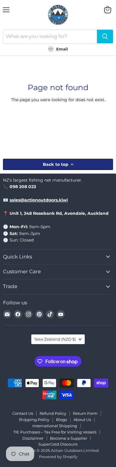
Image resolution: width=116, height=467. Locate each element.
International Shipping (54, 425)
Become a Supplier (68, 438)
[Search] (105, 36)
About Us (82, 419)
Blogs (61, 419)
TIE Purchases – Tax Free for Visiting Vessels (54, 432)
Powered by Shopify (58, 456)
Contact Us (22, 413)
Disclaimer (32, 438)
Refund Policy (53, 413)
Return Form (85, 413)
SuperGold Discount (58, 444)
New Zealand (55, 339)
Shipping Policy (34, 419)
